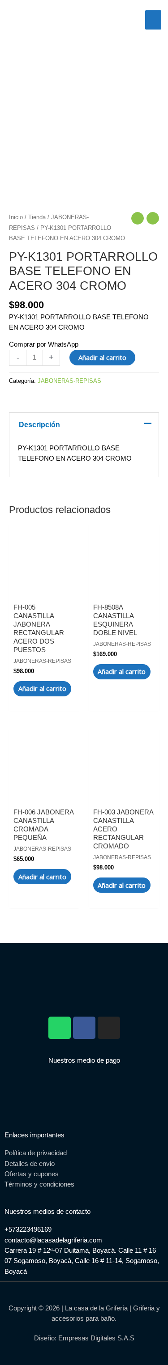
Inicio (16, 217)
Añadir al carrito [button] (42, 688)
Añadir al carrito (102, 357)
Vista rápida (44, 585)
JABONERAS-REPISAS (69, 380)
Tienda (37, 217)
